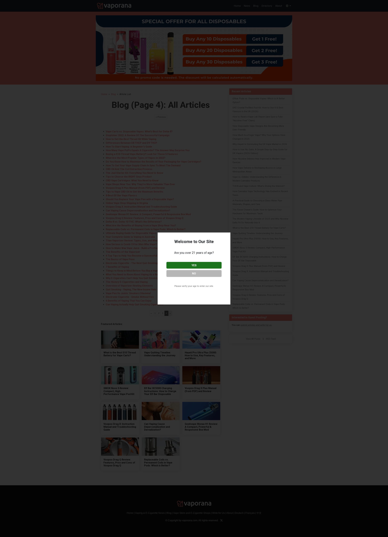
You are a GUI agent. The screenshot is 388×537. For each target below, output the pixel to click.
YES (194, 265)
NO (194, 273)
